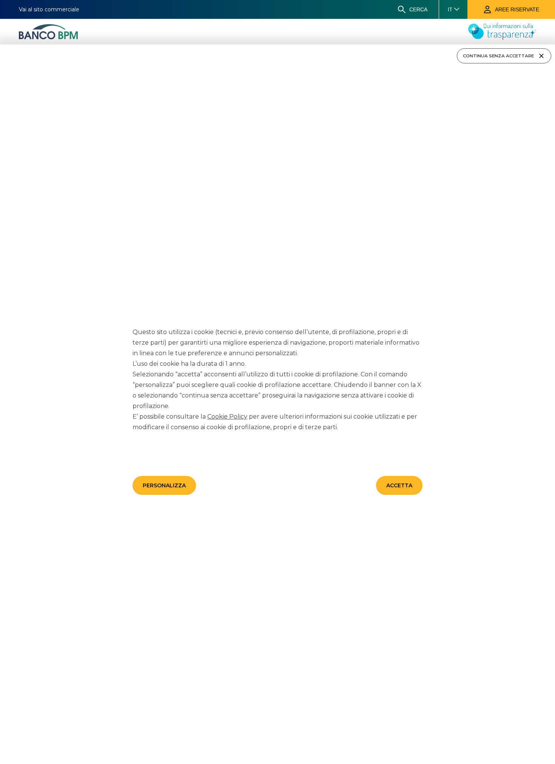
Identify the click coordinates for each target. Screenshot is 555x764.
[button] (164, 485)
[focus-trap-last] (3, 46)
